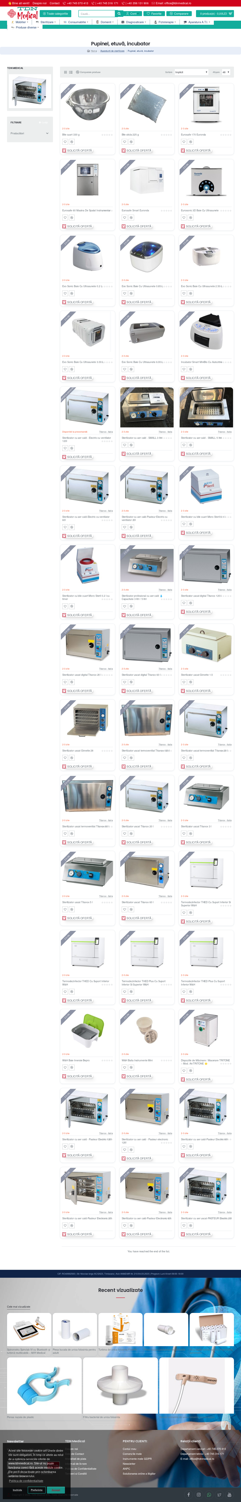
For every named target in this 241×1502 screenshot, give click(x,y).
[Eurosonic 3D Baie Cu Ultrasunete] (206, 180)
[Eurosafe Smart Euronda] (147, 180)
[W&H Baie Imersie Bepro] (87, 1030)
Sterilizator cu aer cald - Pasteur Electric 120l (87, 1139)
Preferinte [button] (37, 1490)
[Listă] (70, 72)
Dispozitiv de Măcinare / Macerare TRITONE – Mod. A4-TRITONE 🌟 (205, 1062)
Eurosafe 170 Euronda (193, 134)
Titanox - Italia (106, 431)
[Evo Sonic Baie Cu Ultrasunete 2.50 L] (206, 256)
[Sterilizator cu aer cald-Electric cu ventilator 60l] (87, 486)
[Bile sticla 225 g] (147, 104)
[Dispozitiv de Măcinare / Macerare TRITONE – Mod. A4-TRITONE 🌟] (206, 1030)
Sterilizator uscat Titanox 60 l (137, 902)
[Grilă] (65, 72)
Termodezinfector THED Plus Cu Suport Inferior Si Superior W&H (143, 982)
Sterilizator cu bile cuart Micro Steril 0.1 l (203, 516)
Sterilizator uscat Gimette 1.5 (197, 674)
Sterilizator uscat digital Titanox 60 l (141, 674)
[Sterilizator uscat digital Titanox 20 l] (87, 644)
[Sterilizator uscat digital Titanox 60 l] (147, 644)
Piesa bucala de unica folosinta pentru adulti (74, 1351)
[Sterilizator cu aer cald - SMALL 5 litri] (206, 407)
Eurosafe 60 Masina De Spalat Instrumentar (86, 210)
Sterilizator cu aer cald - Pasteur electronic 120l (145, 1141)
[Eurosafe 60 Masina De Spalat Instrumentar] (87, 180)
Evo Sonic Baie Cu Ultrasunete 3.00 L (83, 362)
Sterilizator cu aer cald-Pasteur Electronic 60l (146, 1218)
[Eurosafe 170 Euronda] (206, 104)
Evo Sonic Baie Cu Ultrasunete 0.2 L (82, 286)
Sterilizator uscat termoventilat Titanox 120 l (146, 750)
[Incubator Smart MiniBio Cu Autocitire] (206, 332)
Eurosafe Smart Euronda (135, 210)
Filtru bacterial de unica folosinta (101, 1417)
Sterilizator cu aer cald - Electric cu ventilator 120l (86, 439)
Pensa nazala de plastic (20, 1417)
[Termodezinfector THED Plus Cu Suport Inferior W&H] (206, 951)
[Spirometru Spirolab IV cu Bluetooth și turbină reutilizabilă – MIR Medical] (29, 1329)
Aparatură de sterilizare (112, 50)
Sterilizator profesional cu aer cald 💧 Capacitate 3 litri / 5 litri (142, 597)
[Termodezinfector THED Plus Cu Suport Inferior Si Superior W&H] (147, 951)
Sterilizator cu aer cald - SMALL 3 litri (142, 437)
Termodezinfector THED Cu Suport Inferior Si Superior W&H (206, 903)
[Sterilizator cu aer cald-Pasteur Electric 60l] (206, 1109)
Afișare (216, 72)
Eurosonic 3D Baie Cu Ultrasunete (200, 210)
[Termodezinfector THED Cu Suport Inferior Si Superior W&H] (206, 872)
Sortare (169, 72)
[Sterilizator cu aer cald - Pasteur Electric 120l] (87, 1109)
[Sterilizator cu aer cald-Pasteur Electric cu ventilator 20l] (147, 486)
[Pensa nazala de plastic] (44, 1385)
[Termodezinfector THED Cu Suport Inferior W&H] (87, 951)
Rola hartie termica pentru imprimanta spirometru (211, 1351)
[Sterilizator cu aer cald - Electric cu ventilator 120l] (87, 407)
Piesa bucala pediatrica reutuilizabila (164, 1349)
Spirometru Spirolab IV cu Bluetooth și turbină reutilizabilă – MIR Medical (28, 1351)
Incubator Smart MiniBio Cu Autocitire (201, 362)
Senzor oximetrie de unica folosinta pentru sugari (187, 1417)
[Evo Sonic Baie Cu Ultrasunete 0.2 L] (87, 256)
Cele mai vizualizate (18, 1306)
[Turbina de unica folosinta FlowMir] (120, 1329)
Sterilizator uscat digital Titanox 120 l (201, 595)
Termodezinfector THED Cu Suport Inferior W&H (85, 982)
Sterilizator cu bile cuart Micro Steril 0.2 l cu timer (86, 597)
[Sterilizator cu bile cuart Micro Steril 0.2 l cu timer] (87, 565)
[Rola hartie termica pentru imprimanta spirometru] (212, 1329)
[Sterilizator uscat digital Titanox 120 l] (206, 565)
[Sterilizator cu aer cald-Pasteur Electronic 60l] (147, 1188)
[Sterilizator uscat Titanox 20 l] (147, 796)
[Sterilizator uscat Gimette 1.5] (206, 644)
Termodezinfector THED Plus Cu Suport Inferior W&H (203, 982)
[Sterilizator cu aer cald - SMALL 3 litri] (147, 407)
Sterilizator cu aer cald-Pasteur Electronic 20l (87, 1218)
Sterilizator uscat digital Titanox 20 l (81, 674)
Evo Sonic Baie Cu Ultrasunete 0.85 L (142, 286)
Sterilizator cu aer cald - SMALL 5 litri (201, 437)
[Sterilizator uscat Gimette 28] (87, 720)
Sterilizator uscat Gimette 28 (77, 750)
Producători (17, 133)
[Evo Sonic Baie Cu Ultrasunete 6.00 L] (147, 332)
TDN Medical (75, 1441)
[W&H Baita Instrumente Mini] (147, 1030)
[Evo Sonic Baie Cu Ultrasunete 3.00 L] (87, 332)
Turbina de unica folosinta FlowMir (117, 1349)
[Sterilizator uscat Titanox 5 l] (87, 872)
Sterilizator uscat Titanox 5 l (77, 902)
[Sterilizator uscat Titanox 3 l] (206, 796)
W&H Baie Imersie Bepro (76, 1060)
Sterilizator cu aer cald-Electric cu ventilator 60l (86, 518)
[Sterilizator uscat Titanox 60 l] (147, 872)
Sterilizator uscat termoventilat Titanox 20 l (204, 750)
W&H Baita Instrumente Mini (137, 1060)
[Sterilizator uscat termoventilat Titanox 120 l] (147, 720)
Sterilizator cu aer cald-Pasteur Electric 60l (204, 1139)
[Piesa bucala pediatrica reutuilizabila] (166, 1329)
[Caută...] (119, 13)
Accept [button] (56, 1490)
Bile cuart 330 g (70, 134)
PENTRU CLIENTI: (135, 1441)
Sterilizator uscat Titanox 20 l (137, 826)
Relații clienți (190, 1441)
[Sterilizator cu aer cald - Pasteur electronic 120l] (147, 1109)
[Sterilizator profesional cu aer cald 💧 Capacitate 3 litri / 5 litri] (147, 565)
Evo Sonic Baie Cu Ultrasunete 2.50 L (201, 286)
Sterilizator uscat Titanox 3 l (196, 826)
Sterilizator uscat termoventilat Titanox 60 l (85, 826)
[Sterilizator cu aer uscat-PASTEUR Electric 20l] (206, 1188)
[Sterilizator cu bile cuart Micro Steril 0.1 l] (206, 486)
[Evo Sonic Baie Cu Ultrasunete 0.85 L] (147, 256)
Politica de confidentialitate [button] (26, 1480)
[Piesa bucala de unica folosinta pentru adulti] (75, 1329)
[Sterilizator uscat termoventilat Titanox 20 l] (206, 720)
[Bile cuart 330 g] (87, 104)
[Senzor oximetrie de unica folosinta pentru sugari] (196, 1385)
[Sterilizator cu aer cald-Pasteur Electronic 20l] (87, 1188)
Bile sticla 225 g (130, 134)
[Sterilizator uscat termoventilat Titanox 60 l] (87, 796)
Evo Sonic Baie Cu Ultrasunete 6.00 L (142, 362)
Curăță (44, 122)
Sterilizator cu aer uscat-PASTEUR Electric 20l (206, 1218)
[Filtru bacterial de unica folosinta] (120, 1385)
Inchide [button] (17, 1490)
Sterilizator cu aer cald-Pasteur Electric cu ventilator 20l (145, 518)
